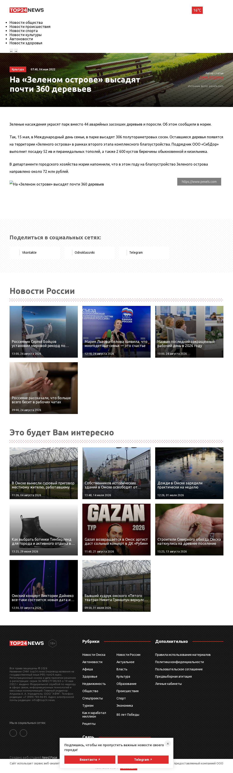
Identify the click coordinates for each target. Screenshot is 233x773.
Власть (121, 669)
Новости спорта (24, 31)
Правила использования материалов (183, 655)
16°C (197, 10)
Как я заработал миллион (94, 714)
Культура (123, 676)
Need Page (49, 757)
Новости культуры (26, 35)
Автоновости (21, 39)
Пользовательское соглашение (179, 669)
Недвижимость (94, 684)
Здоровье (89, 676)
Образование (126, 684)
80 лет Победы (127, 714)
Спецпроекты (92, 698)
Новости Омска (93, 655)
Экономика (124, 705)
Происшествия (127, 691)
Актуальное (125, 662)
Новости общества (26, 22)
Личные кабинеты (168, 684)
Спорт (121, 698)
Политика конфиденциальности (179, 662)
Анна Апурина (211, 77)
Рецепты (89, 724)
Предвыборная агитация (173, 676)
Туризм (88, 705)
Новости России (128, 655)
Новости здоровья (26, 43)
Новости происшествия (30, 27)
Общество (90, 691)
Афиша (87, 669)
